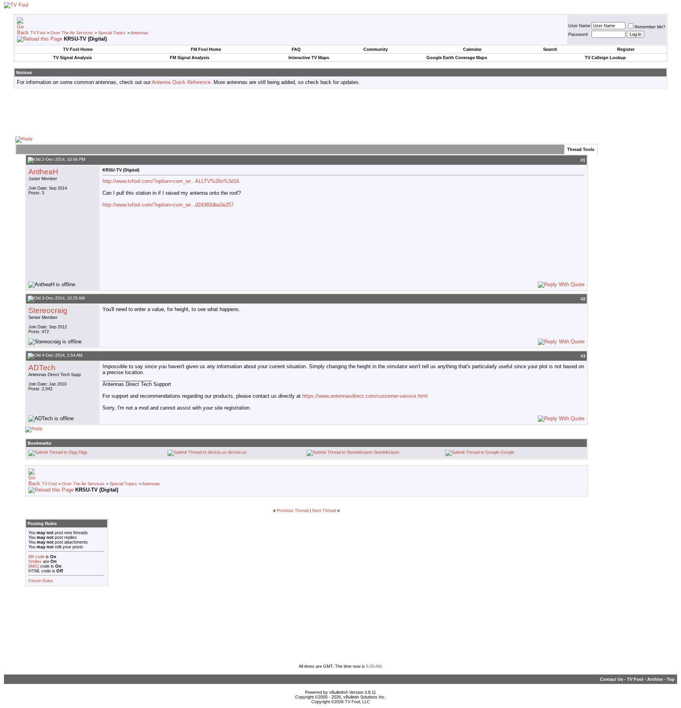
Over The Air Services (71, 32)
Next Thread (324, 510)
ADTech (42, 367)
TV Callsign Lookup (605, 57)
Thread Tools (580, 149)
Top (671, 679)
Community (375, 49)
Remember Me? (649, 26)
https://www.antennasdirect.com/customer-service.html (365, 396)
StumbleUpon (386, 452)
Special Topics (112, 32)
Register (625, 49)
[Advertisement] (340, 112)
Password (578, 34)
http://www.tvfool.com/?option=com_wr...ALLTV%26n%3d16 (170, 181)
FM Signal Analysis (189, 57)
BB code (36, 556)
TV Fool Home (78, 49)
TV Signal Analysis (72, 57)
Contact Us (611, 679)
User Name (579, 25)
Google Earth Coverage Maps (456, 57)
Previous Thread (293, 510)
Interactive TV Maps (308, 57)
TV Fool (37, 32)
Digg (82, 452)
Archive (655, 679)
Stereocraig (47, 310)
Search (550, 49)
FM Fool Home (206, 49)
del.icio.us (237, 452)
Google (507, 452)
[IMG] (33, 566)
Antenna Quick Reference (181, 82)
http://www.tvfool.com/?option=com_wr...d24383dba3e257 (168, 205)
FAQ (296, 49)
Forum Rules (40, 580)
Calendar (472, 49)
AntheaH (43, 172)
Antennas (139, 32)
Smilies (35, 561)
